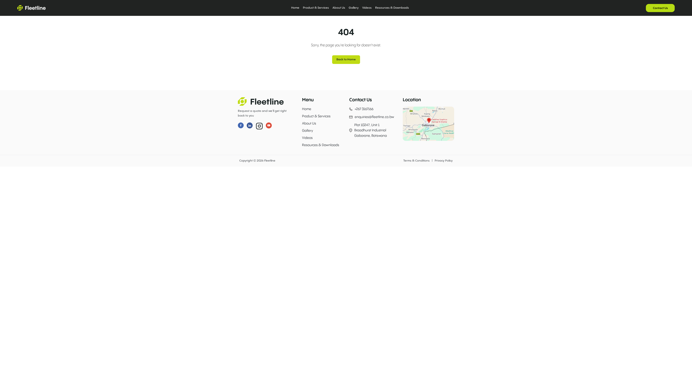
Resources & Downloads (392, 7)
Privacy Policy (444, 160)
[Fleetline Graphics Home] (262, 101)
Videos (367, 7)
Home (295, 7)
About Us (338, 7)
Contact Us (660, 8)
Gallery (354, 7)
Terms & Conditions (416, 160)
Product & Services (316, 7)
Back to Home (346, 59)
